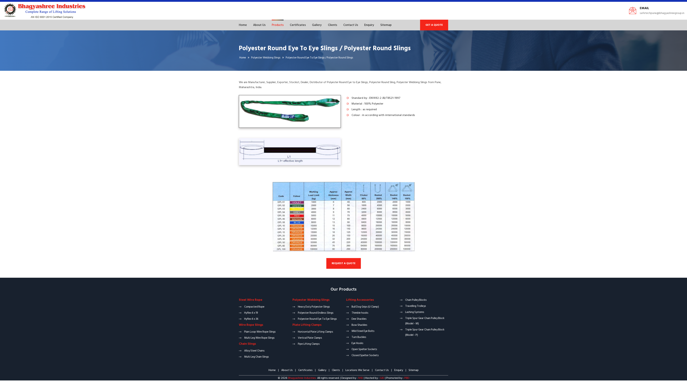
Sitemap (386, 25)
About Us (259, 25)
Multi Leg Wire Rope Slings (259, 338)
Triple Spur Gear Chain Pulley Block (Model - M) (424, 321)
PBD (406, 378)
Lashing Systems (414, 312)
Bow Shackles (359, 325)
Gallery (317, 25)
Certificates (298, 25)
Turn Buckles (359, 337)
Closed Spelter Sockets (365, 355)
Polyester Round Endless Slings (315, 313)
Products (278, 25)
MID (360, 378)
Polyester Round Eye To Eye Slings (317, 319)
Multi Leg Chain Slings (256, 357)
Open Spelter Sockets (364, 349)
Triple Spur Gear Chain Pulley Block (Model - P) (424, 332)
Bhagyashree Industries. (302, 378)
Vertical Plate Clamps (310, 338)
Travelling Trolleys (415, 306)
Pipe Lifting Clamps (309, 344)
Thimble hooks (360, 313)
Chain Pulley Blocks (416, 300)
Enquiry (369, 25)
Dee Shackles (359, 319)
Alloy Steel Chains (254, 350)
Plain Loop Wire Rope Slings (260, 332)
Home (243, 25)
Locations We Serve (357, 370)
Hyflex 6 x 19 (251, 313)
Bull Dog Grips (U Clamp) (365, 307)
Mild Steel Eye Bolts (363, 331)
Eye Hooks (357, 343)
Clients (332, 25)
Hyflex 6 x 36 (251, 319)
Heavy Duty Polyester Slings (314, 307)
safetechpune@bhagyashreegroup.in (662, 13)
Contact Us (350, 25)
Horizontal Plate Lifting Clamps (315, 332)
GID (382, 378)
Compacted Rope (254, 307)
